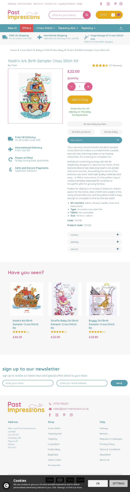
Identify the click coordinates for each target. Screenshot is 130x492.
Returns (104, 433)
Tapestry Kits (55, 433)
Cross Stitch (54, 428)
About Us (104, 459)
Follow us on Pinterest (115, 4)
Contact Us (51, 3)
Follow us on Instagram (121, 4)
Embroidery (54, 449)
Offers (26, 28)
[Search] (87, 15)
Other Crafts (54, 459)
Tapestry (52, 438)
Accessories (54, 465)
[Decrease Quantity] (71, 86)
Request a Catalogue (111, 438)
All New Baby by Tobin (94, 124)
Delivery (104, 428)
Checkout (103, 15)
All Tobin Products (81, 131)
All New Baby (111, 131)
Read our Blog (108, 4)
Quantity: (73, 78)
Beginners (53, 454)
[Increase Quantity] (88, 86)
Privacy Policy (107, 444)
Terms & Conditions (110, 449)
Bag (113, 14)
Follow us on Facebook (101, 4)
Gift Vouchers (25, 3)
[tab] (94, 140)
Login (79, 3)
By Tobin (12, 65)
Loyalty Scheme (66, 3)
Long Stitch (54, 444)
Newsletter (105, 454)
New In (12, 28)
